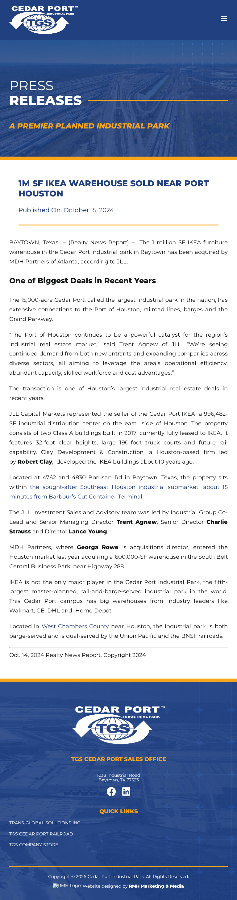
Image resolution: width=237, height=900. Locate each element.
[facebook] (111, 791)
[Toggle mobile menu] (224, 18)
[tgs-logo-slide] (118, 709)
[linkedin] (126, 791)
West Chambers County (75, 626)
